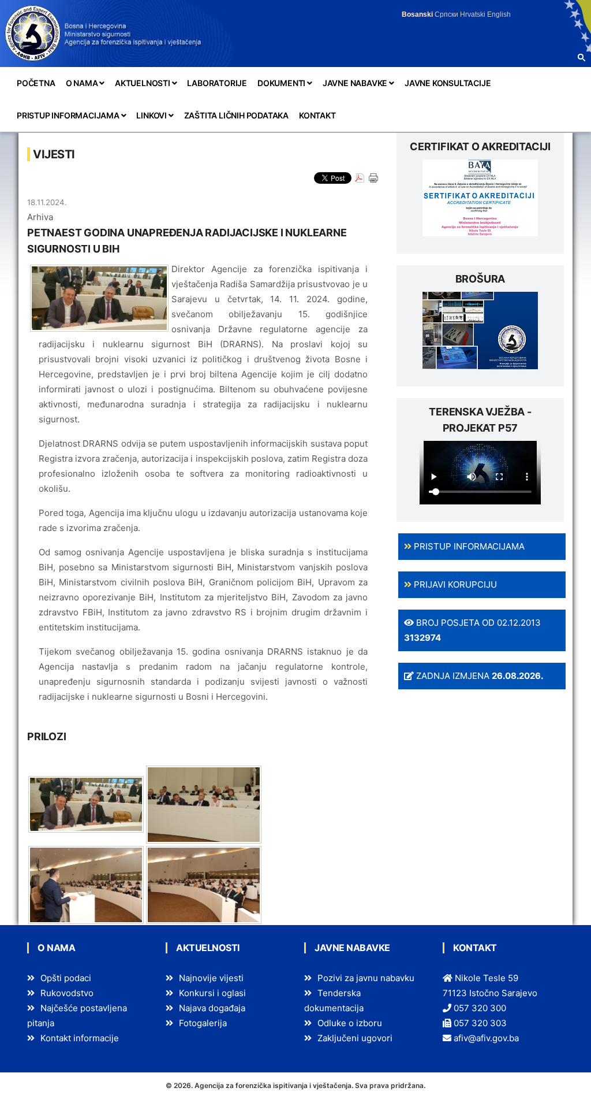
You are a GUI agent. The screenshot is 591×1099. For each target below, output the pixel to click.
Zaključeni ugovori (354, 1038)
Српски (446, 14)
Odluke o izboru (349, 1023)
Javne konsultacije (448, 83)
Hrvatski (472, 14)
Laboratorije (217, 83)
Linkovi (152, 115)
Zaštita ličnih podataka (236, 115)
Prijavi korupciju (454, 584)
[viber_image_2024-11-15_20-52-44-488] (204, 803)
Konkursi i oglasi (212, 992)
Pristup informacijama (69, 115)
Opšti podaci (65, 977)
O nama (83, 83)
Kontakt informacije (79, 1038)
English (499, 14)
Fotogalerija (203, 1023)
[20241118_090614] (86, 803)
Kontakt (317, 115)
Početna (36, 83)
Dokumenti (282, 83)
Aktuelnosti (143, 83)
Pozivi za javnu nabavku (365, 977)
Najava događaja (212, 1008)
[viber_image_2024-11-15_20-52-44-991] (86, 884)
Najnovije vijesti (211, 977)
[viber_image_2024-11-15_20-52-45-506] (204, 884)
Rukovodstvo (66, 992)
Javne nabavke (356, 83)
